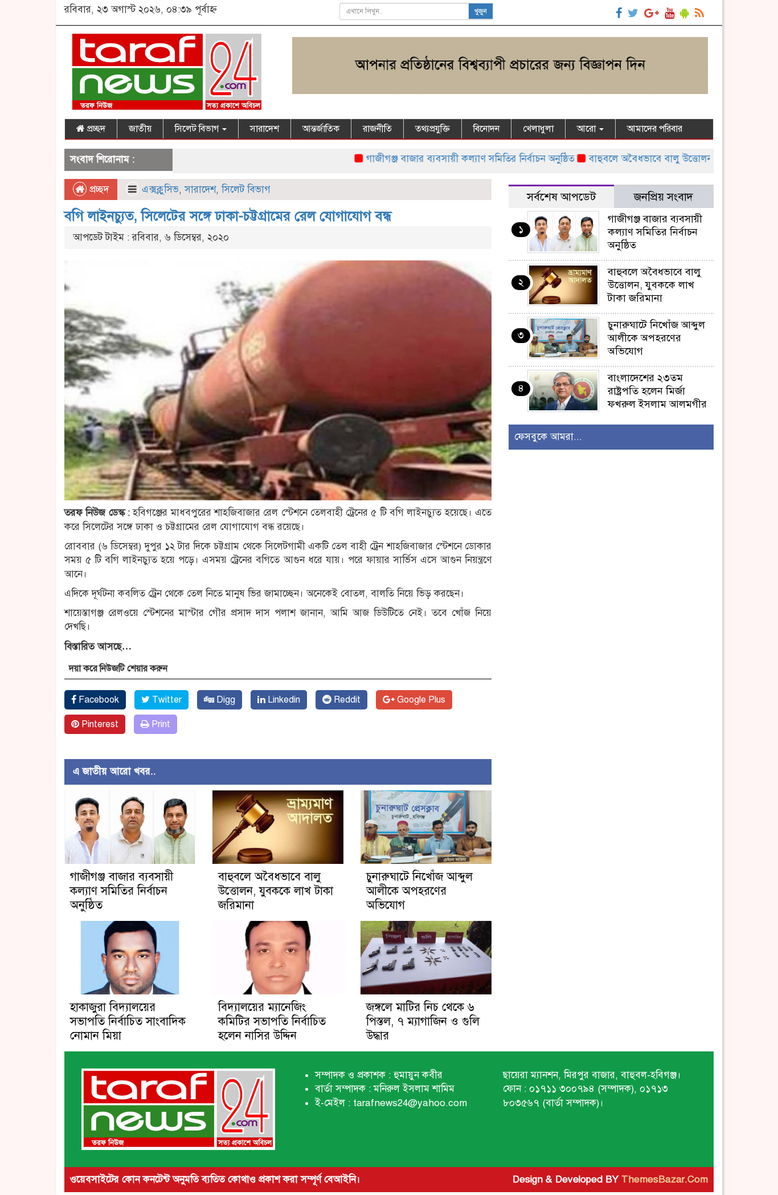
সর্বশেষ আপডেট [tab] (561, 197)
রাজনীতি (377, 128)
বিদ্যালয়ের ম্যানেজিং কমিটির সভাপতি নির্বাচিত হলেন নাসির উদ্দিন (272, 1021)
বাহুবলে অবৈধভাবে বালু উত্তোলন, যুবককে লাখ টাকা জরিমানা (275, 891)
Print (159, 724)
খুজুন (480, 11)
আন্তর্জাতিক (320, 128)
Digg (224, 699)
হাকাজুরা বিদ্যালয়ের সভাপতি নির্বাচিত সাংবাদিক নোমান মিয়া (128, 1021)
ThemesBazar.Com (664, 1179)
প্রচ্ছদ (95, 128)
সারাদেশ (264, 128)
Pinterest (98, 724)
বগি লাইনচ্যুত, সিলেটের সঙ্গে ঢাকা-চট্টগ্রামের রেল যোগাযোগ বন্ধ (228, 216)
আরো (587, 128)
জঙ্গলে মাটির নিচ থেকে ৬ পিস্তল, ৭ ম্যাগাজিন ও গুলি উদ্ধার (423, 1021)
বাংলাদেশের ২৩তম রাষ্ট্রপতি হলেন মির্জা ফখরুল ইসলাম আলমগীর (657, 391)
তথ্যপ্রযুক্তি (432, 128)
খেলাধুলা (538, 128)
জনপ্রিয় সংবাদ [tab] (663, 197)
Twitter (166, 699)
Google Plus (420, 699)
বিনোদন (486, 128)
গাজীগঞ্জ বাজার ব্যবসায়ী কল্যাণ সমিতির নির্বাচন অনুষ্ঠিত (438, 159)
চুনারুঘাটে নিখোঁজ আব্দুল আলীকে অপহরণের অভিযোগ (419, 891)
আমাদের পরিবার (654, 128)
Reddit (346, 699)
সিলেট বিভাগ (198, 128)
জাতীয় (140, 128)
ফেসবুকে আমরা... (548, 437)
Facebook (97, 699)
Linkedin (282, 699)
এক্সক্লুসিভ (160, 189)
